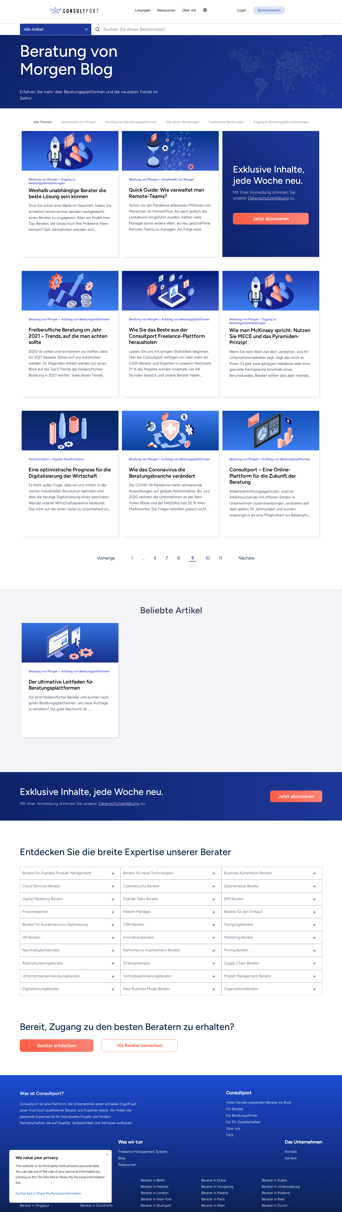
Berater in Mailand (276, 1193)
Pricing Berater (236, 950)
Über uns (233, 1128)
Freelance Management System (143, 1152)
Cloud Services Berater (41, 886)
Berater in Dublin (274, 1180)
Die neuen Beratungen (182, 122)
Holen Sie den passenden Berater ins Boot (258, 1102)
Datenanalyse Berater (241, 886)
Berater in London (154, 1193)
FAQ (229, 1135)
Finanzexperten (35, 911)
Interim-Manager (137, 911)
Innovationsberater (138, 937)
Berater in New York (156, 1199)
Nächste (246, 558)
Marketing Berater (238, 937)
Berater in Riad (273, 1199)
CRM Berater (133, 924)
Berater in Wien (213, 1205)
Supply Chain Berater (241, 963)
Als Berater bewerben (139, 1045)
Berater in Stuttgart (156, 1205)
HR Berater (31, 937)
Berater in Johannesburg (281, 1186)
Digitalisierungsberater (40, 989)
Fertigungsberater (239, 924)
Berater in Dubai (213, 1180)
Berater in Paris (213, 1199)
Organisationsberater (241, 989)
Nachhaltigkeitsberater (41, 950)
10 (207, 558)
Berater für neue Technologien (148, 873)
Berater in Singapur (34, 1205)
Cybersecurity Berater (141, 886)
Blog (121, 1158)
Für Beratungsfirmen (242, 1115)
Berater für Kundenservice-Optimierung (55, 924)
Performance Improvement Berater (151, 950)
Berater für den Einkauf (243, 911)
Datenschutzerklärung (268, 198)
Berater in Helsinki (154, 1186)
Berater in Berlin (153, 1180)
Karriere (291, 1158)
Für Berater (234, 1109)
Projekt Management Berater (247, 976)
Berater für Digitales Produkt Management (56, 873)
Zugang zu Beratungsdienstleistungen (281, 122)
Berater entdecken (56, 1045)
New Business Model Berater (146, 989)
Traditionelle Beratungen (226, 122)
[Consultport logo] (74, 10)
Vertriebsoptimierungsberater (147, 976)
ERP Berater (234, 899)
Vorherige (106, 558)
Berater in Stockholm (96, 1205)
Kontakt (291, 1152)
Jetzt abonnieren (271, 218)
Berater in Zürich (274, 1205)
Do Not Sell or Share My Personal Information (48, 1193)
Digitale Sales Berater (140, 899)
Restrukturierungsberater (42, 963)
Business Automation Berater (248, 873)
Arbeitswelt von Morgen (78, 122)
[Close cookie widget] (107, 1154)
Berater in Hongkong (217, 1186)
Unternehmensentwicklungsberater (51, 976)
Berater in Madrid (214, 1193)
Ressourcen (127, 1165)
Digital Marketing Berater (42, 899)
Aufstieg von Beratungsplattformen (131, 122)
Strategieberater (136, 963)
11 (220, 558)
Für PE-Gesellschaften (243, 1122)
